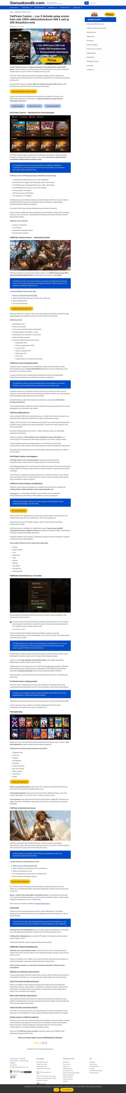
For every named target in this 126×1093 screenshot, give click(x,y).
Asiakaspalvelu (91, 53)
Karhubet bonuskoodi (42, 1062)
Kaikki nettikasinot (68, 1079)
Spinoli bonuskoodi (41, 1066)
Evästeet (92, 1068)
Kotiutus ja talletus (92, 45)
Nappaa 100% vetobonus (20, 881)
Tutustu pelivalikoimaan (19, 782)
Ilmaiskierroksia (64, 7)
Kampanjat (90, 65)
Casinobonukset (39, 7)
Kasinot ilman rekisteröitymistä (71, 1072)
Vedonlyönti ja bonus (93, 61)
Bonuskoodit (13, 7)
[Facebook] (14, 1078)
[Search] (86, 3)
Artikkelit (65, 1081)
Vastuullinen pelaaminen (96, 1070)
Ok (56, 1090)
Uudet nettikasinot (68, 1077)
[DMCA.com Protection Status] (26, 1072)
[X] (11, 1078)
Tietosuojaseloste (94, 1066)
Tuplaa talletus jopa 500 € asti (21, 308)
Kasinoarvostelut (94, 1072)
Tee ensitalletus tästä (19, 510)
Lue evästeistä (67, 1090)
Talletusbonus (26, 7)
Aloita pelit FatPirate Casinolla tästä (23, 91)
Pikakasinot (66, 1066)
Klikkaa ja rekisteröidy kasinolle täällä (25, 295)
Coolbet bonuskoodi (41, 1064)
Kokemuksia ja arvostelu (94, 49)
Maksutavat (76, 7)
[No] (124, 1089)
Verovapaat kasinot (68, 1070)
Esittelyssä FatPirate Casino (95, 24)
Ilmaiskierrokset (91, 32)
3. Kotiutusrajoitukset (52, 106)
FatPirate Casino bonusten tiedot (96, 28)
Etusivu (12, 12)
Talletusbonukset (67, 1068)
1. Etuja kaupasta (17, 106)
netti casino (50, 666)
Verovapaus (90, 40)
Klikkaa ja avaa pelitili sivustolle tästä (25, 865)
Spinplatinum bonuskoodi (43, 1068)
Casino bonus (66, 1064)
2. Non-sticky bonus (34, 106)
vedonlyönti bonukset (43, 903)
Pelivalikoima (91, 57)
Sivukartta (92, 1062)
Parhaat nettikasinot (68, 1075)
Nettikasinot (51, 7)
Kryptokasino (14, 493)
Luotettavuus (90, 69)
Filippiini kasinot (19, 466)
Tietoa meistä (93, 1064)
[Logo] (27, 2)
